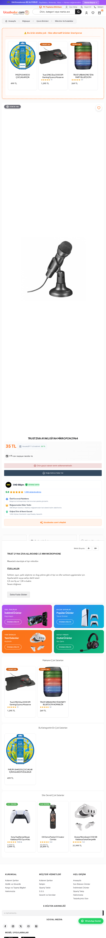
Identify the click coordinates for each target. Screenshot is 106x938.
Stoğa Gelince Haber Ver (54, 473)
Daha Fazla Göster (18, 594)
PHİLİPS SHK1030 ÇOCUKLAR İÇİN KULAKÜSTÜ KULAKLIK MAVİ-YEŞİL (22, 78)
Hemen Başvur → (90, 2)
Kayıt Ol (87, 7)
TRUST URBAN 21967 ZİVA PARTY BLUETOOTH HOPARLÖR (83, 77)
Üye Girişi (73, 7)
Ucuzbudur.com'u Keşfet (55, 522)
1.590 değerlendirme (32, 492)
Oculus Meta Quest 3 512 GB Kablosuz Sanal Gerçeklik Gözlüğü (85, 839)
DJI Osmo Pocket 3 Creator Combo (53, 838)
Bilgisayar (26, 21)
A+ (95, 548)
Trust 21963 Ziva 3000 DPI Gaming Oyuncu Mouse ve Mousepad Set (53, 77)
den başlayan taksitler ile (21, 456)
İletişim (100, 7)
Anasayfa (12, 21)
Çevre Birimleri (42, 21)
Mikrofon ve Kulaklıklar (64, 21)
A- (89, 548)
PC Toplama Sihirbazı (52, 7)
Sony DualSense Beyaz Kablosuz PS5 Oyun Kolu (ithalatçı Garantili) (20, 839)
